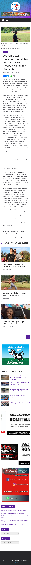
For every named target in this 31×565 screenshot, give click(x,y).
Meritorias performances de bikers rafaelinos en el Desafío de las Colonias (15, 233)
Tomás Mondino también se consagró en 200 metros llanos (14, 265)
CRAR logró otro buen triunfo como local (12, 524)
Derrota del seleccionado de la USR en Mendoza (14, 510)
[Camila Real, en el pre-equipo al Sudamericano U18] (15, 305)
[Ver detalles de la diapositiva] (15, 14)
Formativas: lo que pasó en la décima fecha (12, 513)
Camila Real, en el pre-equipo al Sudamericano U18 (14, 322)
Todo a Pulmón (16, 72)
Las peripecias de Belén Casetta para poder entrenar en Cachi (14, 294)
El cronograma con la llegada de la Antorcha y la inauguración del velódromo (19, 377)
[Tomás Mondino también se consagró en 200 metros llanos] (15, 248)
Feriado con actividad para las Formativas (15, 238)
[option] (15, 355)
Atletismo (5, 52)
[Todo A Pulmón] (3, 20)
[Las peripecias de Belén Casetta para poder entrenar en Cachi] (15, 276)
